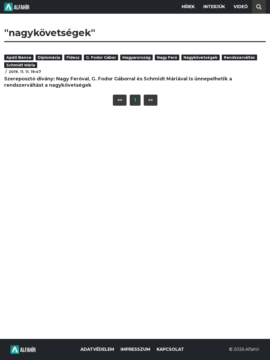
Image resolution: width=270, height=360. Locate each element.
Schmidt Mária (20, 65)
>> (150, 100)
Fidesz (73, 57)
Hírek (188, 6)
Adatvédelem (97, 349)
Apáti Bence (18, 57)
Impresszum (135, 349)
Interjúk (214, 6)
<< (119, 100)
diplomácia (49, 57)
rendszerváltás (239, 57)
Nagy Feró (167, 57)
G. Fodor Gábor (101, 57)
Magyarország (136, 57)
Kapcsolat (170, 349)
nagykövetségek (201, 57)
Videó (241, 6)
